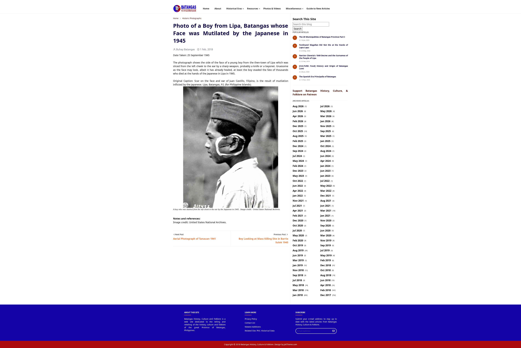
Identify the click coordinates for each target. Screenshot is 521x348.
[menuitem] (206, 8)
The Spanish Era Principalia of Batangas (317, 76)
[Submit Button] (333, 330)
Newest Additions (253, 326)
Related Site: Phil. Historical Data (259, 330)
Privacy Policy (251, 319)
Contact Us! (250, 323)
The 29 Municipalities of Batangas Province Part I (322, 37)
